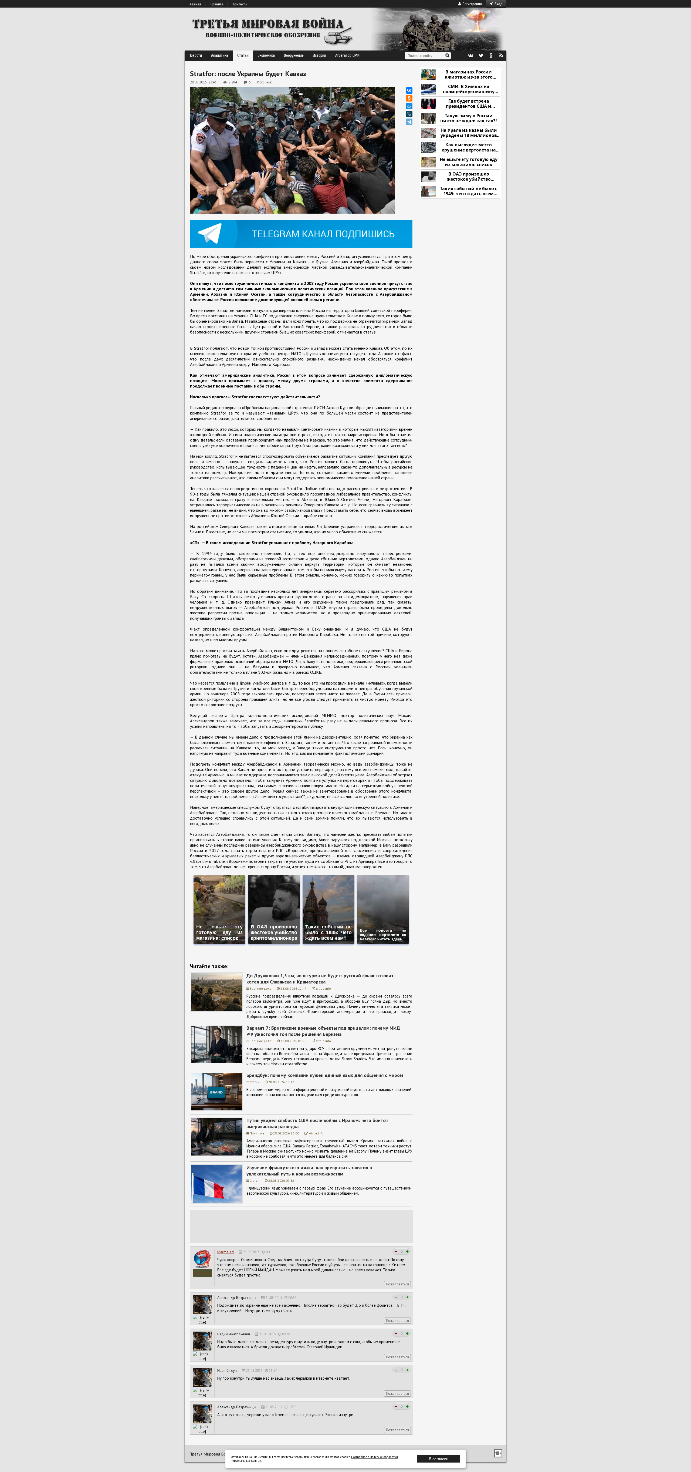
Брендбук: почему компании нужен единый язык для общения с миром (324, 1075)
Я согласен (438, 1459)
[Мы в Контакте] (470, 55)
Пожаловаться (397, 1284)
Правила (217, 4)
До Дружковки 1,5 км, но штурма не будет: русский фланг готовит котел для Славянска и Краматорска (320, 978)
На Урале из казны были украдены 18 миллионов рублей (469, 133)
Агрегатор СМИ (347, 55)
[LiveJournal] (409, 114)
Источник (264, 82)
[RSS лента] (501, 55)
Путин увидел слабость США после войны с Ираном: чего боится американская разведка (317, 1123)
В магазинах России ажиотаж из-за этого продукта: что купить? (468, 74)
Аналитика (219, 55)
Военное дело (261, 988)
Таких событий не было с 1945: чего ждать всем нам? (468, 191)
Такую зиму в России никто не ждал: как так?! (468, 118)
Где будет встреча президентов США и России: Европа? (468, 104)
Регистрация (472, 4)
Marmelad (225, 1251)
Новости (195, 55)
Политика (257, 1133)
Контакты (240, 4)
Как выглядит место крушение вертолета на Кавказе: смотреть (469, 147)
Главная (195, 4)
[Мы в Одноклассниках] (491, 55)
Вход (498, 4)
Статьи (243, 55)
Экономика (266, 55)
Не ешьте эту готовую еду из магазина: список (468, 162)
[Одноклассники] (409, 98)
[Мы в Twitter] (481, 55)
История (319, 55)
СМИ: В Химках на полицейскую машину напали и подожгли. (468, 89)
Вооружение (294, 55)
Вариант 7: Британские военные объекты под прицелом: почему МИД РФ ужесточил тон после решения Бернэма (323, 1031)
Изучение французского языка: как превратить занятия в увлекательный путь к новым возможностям (309, 1170)
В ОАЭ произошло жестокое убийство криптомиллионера (469, 176)
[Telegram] (409, 122)
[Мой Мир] (409, 106)
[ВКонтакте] (409, 90)
